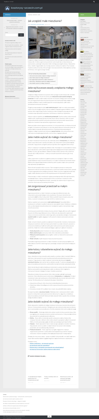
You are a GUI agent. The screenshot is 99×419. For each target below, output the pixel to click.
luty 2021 (82, 156)
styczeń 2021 (83, 157)
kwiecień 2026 (83, 106)
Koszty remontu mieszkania (86, 31)
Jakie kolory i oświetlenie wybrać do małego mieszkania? (43, 81)
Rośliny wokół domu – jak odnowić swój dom (42, 343)
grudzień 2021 (83, 140)
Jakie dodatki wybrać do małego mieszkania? (40, 83)
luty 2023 (82, 117)
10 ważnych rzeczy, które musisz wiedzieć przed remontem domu (86, 87)
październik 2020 (84, 162)
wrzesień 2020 (83, 164)
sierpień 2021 (83, 146)
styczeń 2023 (83, 119)
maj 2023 (82, 115)
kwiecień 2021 (83, 153)
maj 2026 (82, 104)
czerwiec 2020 (83, 169)
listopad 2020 (83, 161)
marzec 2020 (83, 174)
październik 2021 (84, 143)
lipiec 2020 (82, 167)
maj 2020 (82, 170)
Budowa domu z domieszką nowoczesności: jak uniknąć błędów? (47, 347)
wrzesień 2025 (83, 111)
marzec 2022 (83, 135)
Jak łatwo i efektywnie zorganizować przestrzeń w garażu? (15, 405)
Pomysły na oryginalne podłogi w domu (13, 42)
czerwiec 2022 (83, 130)
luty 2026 (82, 107)
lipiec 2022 (82, 128)
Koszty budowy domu (85, 27)
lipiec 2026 (82, 101)
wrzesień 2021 (83, 144)
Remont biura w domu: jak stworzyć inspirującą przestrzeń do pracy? (66, 378)
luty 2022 (82, 136)
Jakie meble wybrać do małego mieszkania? (39, 77)
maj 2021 (82, 151)
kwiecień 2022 (83, 133)
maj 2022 (82, 132)
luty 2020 (82, 175)
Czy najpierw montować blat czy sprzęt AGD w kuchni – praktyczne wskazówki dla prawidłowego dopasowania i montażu (14, 80)
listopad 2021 (83, 141)
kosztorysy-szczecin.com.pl (37, 24)
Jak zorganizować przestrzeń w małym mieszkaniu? (41, 79)
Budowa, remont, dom (34, 14)
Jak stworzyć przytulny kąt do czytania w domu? (13, 399)
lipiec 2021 (82, 148)
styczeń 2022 (83, 138)
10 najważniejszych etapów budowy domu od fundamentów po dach (34, 378)
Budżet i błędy (83, 24)
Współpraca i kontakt (8, 1)
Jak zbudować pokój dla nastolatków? (40, 345)
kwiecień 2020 (83, 172)
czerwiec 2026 (83, 102)
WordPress (9, 418)
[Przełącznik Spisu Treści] (54, 74)
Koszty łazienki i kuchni (85, 29)
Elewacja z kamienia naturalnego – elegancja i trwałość (14, 401)
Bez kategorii (83, 21)
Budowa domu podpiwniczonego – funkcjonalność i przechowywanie (17, 396)
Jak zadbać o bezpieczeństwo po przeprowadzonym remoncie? (86, 53)
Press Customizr (18, 418)
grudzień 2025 (83, 109)
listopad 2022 (83, 122)
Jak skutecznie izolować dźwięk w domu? (11, 408)
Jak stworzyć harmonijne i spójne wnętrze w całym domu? (45, 349)
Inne (81, 26)
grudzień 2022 (83, 120)
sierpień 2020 (83, 165)
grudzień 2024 (83, 114)
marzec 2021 (83, 154)
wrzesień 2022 (83, 125)
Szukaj (6, 32)
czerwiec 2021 (83, 149)
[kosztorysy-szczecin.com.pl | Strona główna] (23, 8)
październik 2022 (84, 123)
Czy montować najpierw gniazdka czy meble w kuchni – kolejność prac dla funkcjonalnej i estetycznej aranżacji (14, 90)
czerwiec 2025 (83, 112)
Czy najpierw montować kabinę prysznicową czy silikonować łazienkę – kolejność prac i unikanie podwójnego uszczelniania (14, 85)
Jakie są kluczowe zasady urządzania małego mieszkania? (43, 75)
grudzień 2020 (83, 159)
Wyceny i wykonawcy (84, 32)
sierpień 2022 (83, 127)
